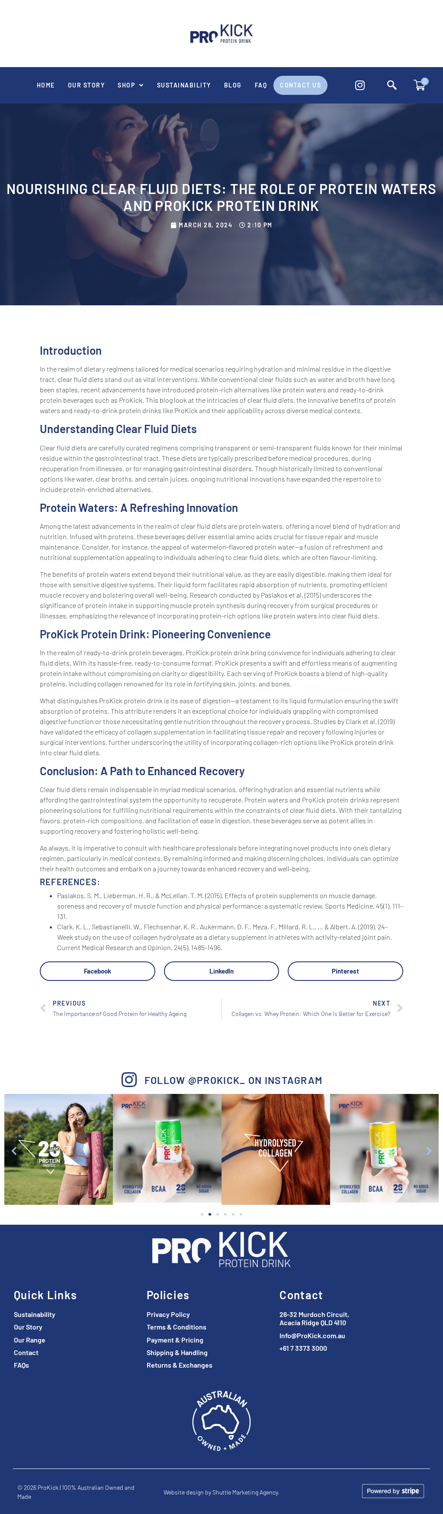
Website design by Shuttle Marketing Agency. (221, 1492)
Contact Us (300, 85)
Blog (233, 85)
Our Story (86, 85)
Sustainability (184, 85)
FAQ (261, 85)
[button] (131, 85)
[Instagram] (360, 85)
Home (46, 85)
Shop (126, 85)
